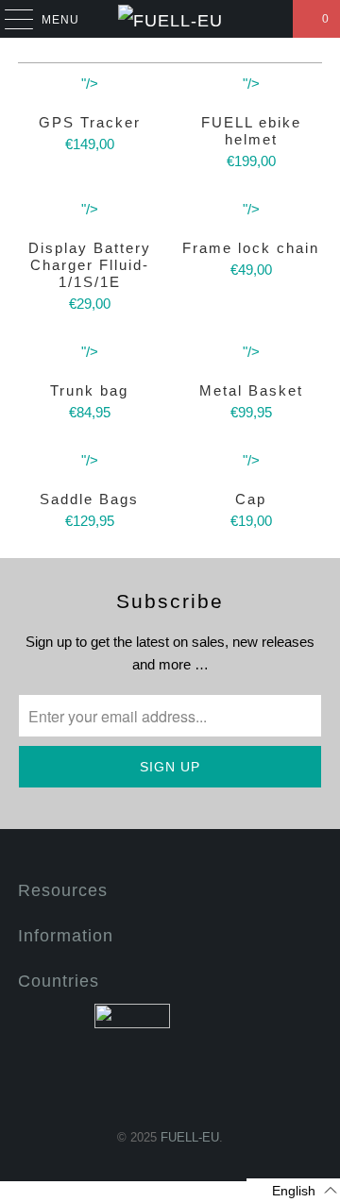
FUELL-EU (190, 1137)
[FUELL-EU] (170, 19)
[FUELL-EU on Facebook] (135, 1085)
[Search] (270, 19)
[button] (293, 1190)
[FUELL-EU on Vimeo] (169, 1085)
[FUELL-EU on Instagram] (203, 1085)
